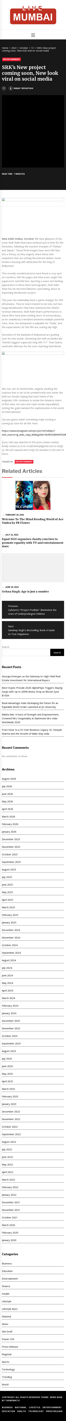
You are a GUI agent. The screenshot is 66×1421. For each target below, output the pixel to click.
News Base (56, 1397)
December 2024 (11, 930)
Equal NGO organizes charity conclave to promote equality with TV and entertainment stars (32, 542)
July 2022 (7, 1149)
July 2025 (7, 877)
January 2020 (9, 1240)
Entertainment (11, 59)
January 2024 (9, 1013)
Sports (5, 1361)
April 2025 (7, 899)
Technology (8, 1369)
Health (5, 1293)
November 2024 (11, 937)
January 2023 (9, 1104)
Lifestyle (6, 1301)
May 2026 (7, 801)
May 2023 (7, 1073)
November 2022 (11, 1119)
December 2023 (11, 1020)
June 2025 (7, 884)
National (6, 1316)
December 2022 (11, 1111)
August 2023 (9, 1051)
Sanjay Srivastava (23, 88)
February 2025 (10, 914)
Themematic (12, 1400)
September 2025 (11, 861)
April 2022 (7, 1172)
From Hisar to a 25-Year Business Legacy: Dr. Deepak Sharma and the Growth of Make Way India (32, 731)
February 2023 (10, 1096)
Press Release (10, 1346)
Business (7, 1263)
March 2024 (8, 998)
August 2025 (9, 869)
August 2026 (9, 778)
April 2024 (7, 990)
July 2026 (7, 786)
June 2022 (7, 1156)
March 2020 (8, 1225)
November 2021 (11, 1209)
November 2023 (11, 1028)
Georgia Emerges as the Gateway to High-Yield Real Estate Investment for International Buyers (31, 678)
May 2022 (7, 1164)
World (5, 1384)
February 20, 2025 (15, 514)
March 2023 (8, 1088)
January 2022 (9, 1194)
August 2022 (9, 1141)
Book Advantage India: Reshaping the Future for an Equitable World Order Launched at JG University (30, 704)
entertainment (24, 461)
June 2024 (7, 975)
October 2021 (10, 1217)
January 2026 (9, 831)
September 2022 (11, 1134)
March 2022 (8, 1179)
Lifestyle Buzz (9, 1308)
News (5, 1324)
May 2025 (7, 892)
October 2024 (10, 945)
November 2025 (11, 846)
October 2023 (10, 1035)
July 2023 (7, 1058)
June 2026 (7, 793)
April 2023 (7, 1081)
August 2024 (9, 960)
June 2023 (7, 1066)
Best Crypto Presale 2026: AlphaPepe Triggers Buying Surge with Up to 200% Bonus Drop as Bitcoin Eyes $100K (32, 691)
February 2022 (10, 1187)
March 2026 (8, 816)
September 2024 (11, 952)
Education (7, 1271)
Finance (6, 1286)
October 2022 (10, 1126)
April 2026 (7, 809)
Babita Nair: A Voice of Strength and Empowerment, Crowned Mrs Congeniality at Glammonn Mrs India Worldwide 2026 (30, 718)
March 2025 (8, 907)
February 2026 (10, 824)
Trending (7, 1377)
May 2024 (7, 983)
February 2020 (10, 1232)
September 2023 (11, 1043)
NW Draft (7, 1331)
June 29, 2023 (12, 587)
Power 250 (8, 1339)
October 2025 (10, 854)
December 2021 (11, 1202)
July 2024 (7, 967)
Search (5, 646)
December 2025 (11, 839)
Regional (6, 1354)
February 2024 (10, 1005)
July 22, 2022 (12, 534)
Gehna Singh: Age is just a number (25, 591)
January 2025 (9, 922)
